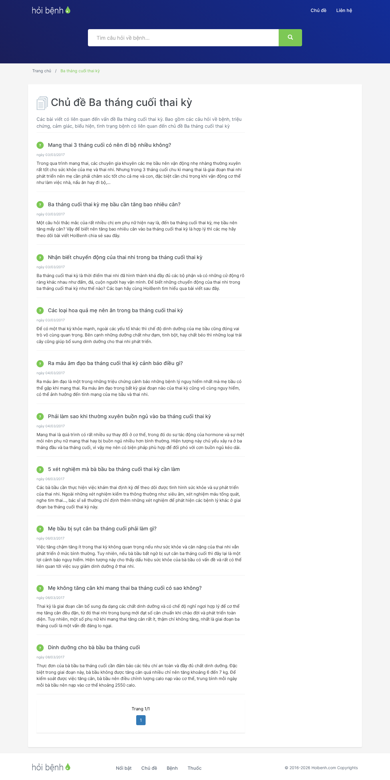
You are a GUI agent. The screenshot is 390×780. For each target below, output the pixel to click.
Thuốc (195, 768)
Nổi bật (124, 768)
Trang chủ (41, 70)
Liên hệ (344, 10)
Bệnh (172, 768)
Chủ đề (318, 10)
